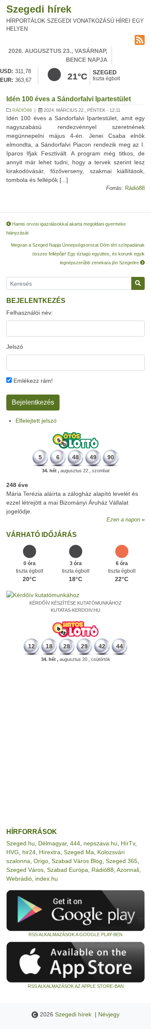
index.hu (46, 878)
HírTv (128, 843)
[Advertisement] (75, 745)
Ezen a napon (123, 520)
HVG (12, 852)
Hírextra (49, 852)
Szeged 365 (122, 861)
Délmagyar (52, 843)
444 (75, 843)
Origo (41, 861)
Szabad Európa (67, 869)
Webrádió (19, 878)
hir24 (29, 852)
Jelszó (14, 346)
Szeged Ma (79, 852)
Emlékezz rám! (32, 380)
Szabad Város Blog (77, 861)
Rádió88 (22, 110)
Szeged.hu (20, 843)
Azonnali (128, 869)
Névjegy (109, 1014)
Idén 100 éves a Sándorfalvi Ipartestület (68, 99)
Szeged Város (25, 869)
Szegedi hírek (38, 9)
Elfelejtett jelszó (36, 420)
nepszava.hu (100, 843)
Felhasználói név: (29, 312)
